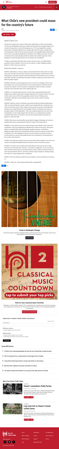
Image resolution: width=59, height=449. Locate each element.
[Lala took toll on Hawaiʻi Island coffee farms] (12, 408)
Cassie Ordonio (27, 388)
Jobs (23, 442)
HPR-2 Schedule (25, 439)
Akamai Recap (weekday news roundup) (13, 335)
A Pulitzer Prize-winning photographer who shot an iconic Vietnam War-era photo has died (27, 351)
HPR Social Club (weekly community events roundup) (16, 336)
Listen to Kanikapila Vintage (29, 230)
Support (35, 439)
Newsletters (36, 432)
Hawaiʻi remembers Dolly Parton (38, 386)
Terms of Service (49, 435)
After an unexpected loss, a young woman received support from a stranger (23, 356)
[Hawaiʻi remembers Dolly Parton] (12, 388)
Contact (35, 435)
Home (23, 432)
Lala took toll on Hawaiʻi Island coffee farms (37, 407)
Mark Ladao (26, 411)
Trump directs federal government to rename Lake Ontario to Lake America (23, 361)
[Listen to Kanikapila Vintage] (29, 199)
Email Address (6, 322)
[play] (4, 7)
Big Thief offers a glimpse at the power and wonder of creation (20, 365)
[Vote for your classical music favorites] (29, 272)
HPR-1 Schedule (25, 435)
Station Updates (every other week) (12, 330)
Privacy (47, 439)
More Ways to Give (38, 442)
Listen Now (29, 238)
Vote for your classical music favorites (29, 303)
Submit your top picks (29, 312)
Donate (53, 2)
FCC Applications (49, 432)
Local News (26, 384)
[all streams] (57, 7)
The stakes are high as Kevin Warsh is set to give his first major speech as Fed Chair (26, 370)
